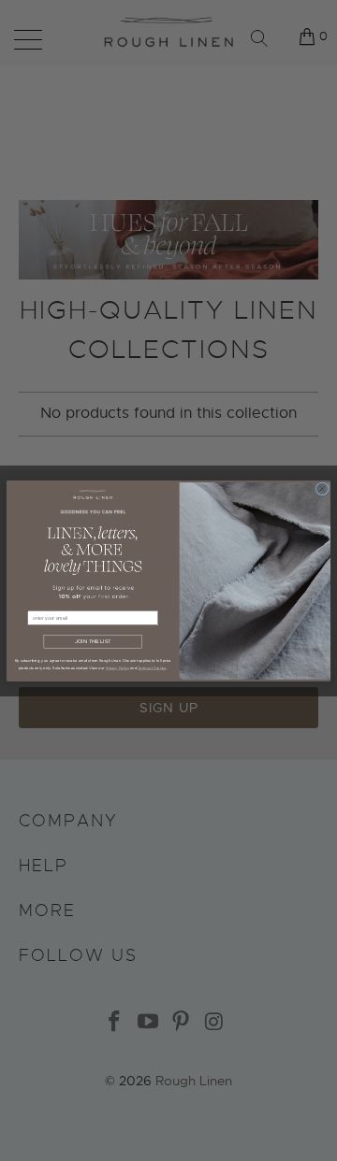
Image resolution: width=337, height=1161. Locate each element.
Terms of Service (152, 668)
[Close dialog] (322, 488)
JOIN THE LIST (93, 641)
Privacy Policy (117, 668)
